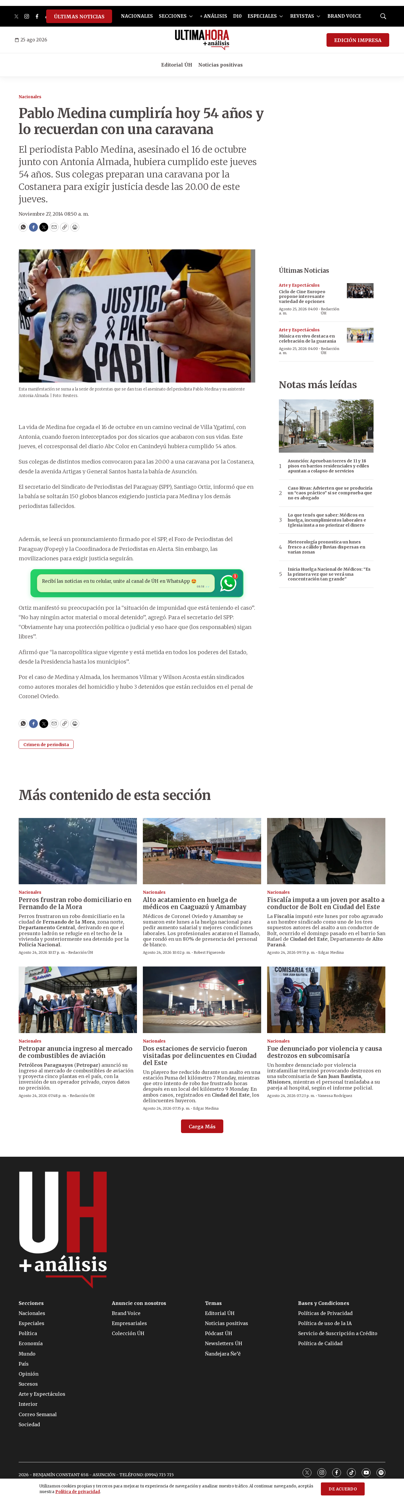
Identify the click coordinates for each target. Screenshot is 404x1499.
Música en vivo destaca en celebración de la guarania (307, 338)
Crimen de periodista (46, 744)
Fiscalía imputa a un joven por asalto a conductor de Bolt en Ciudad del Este (325, 903)
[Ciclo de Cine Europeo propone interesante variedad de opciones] (360, 290)
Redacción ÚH (330, 311)
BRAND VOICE (344, 16)
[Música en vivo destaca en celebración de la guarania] (360, 335)
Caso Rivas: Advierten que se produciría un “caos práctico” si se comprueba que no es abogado (330, 493)
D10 (237, 16)
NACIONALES (137, 16)
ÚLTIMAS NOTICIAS (79, 17)
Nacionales (30, 96)
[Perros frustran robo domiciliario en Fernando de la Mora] (78, 851)
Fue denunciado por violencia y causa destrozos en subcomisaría (324, 1052)
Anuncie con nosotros (139, 1303)
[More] (191, 16)
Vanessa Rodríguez (335, 1095)
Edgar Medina (331, 952)
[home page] (202, 40)
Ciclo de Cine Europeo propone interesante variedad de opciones (302, 296)
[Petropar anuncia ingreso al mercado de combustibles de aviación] (78, 999)
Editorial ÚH (176, 65)
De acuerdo (343, 1489)
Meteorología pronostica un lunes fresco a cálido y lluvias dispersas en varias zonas (326, 547)
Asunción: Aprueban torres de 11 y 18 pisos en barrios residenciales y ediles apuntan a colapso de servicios (328, 466)
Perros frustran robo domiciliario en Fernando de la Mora (75, 903)
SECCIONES (173, 16)
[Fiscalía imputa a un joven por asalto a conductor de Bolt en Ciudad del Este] (326, 851)
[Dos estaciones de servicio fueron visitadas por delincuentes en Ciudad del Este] (202, 999)
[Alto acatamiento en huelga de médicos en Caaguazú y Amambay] (202, 851)
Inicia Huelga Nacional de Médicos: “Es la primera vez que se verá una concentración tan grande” (329, 574)
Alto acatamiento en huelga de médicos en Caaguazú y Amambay (194, 903)
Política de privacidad (77, 1491)
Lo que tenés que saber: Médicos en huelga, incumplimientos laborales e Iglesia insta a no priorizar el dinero (327, 520)
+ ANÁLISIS (213, 16)
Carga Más (202, 1127)
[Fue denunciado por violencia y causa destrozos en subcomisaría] (326, 999)
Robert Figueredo (209, 952)
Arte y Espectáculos (299, 285)
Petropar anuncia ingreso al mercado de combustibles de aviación (75, 1052)
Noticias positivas (220, 65)
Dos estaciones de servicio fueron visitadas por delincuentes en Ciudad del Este (200, 1055)
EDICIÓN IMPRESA (358, 40)
